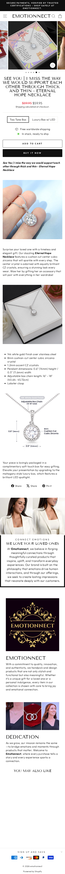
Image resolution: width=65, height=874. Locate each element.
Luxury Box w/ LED (43, 119)
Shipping (20, 106)
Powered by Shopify (32, 871)
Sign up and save (32, 852)
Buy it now (33, 153)
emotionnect (31, 16)
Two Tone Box (18, 119)
